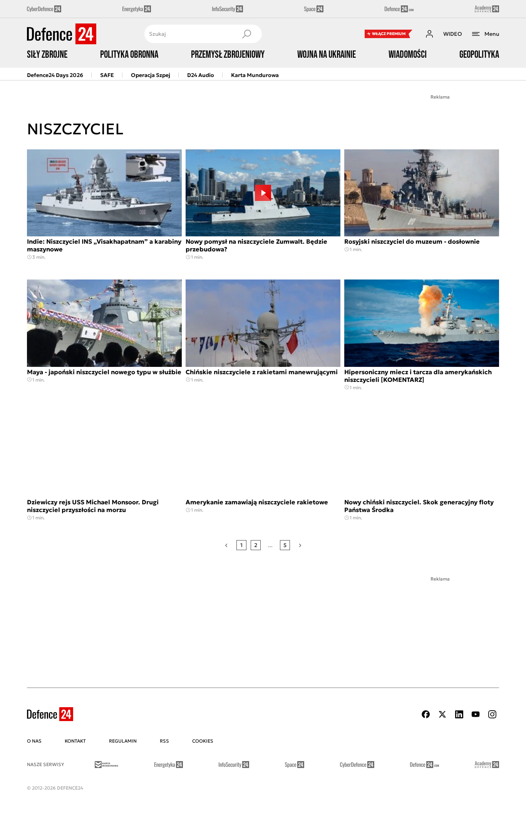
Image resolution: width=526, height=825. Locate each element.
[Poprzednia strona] (226, 545)
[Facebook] (426, 714)
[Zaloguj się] (429, 34)
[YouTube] (475, 714)
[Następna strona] (300, 545)
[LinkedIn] (459, 714)
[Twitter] (442, 714)
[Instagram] (492, 714)
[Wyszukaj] (246, 34)
